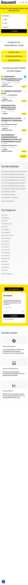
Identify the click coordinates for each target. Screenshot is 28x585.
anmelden (14, 316)
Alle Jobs (3, 80)
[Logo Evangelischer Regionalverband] (25, 135)
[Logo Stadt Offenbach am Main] (25, 77)
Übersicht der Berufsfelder (7, 201)
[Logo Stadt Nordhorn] (25, 91)
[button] (25, 27)
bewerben (24, 86)
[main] (14, 206)
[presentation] (20, 2)
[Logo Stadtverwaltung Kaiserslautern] (25, 118)
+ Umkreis (5, 27)
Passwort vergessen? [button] (8, 319)
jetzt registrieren (14, 289)
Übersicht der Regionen (6, 273)
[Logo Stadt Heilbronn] (25, 106)
